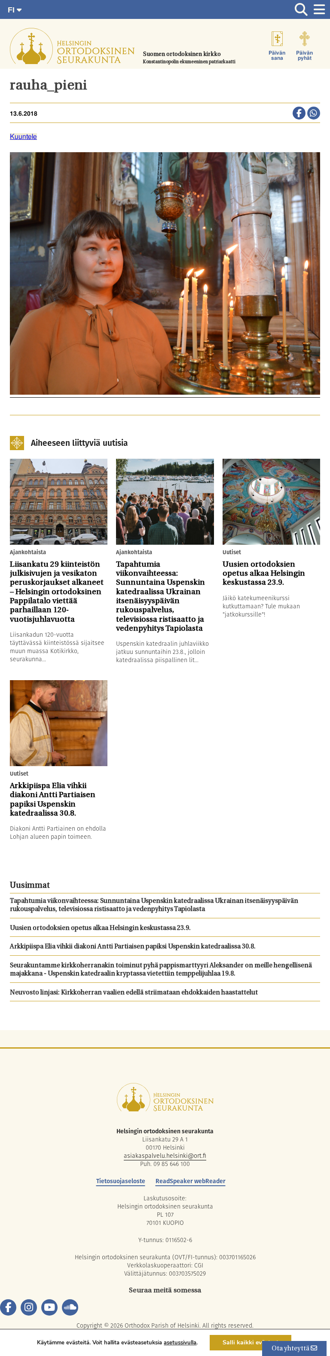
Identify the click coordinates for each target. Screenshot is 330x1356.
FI (12, 10)
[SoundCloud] (70, 1307)
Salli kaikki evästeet (250, 1342)
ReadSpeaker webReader (191, 1181)
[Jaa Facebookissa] (299, 113)
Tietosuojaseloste (120, 1181)
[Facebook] (8, 1307)
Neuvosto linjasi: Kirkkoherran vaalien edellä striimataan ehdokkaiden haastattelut (134, 993)
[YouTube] (49, 1307)
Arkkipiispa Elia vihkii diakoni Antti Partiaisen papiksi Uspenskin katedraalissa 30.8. (133, 947)
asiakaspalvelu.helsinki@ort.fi (165, 1155)
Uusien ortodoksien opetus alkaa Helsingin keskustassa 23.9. (100, 928)
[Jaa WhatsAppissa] (313, 113)
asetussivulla (180, 1343)
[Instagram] (29, 1307)
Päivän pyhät (304, 55)
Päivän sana (277, 55)
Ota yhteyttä (291, 1349)
